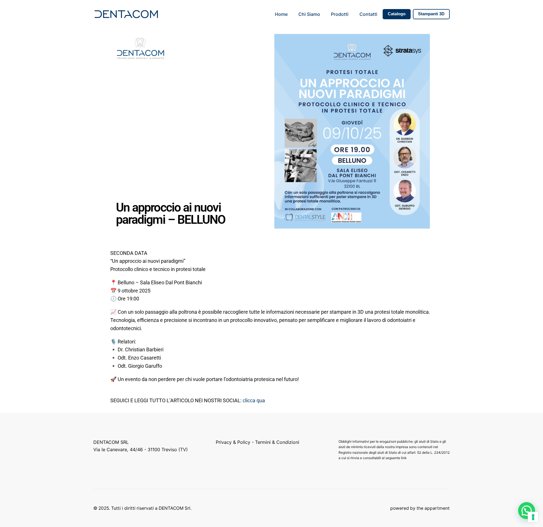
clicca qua (254, 400)
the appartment (433, 508)
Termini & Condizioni (277, 442)
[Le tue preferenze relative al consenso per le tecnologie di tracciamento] (533, 517)
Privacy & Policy (233, 442)
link (404, 458)
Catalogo (397, 14)
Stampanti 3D (431, 14)
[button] (526, 510)
